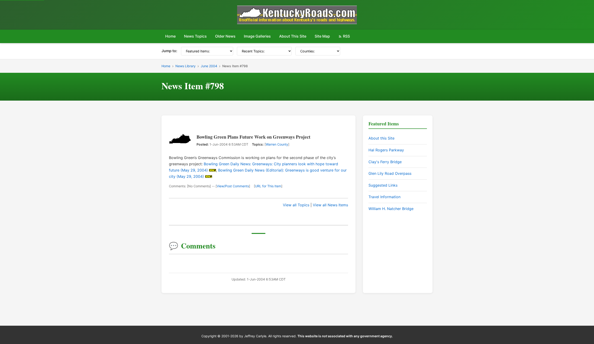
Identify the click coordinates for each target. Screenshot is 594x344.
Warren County (277, 144)
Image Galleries (257, 36)
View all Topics (296, 205)
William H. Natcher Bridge (390, 208)
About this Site (381, 138)
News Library (185, 66)
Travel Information (384, 196)
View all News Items (330, 205)
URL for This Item (268, 186)
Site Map (322, 36)
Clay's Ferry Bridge (385, 161)
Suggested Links (382, 185)
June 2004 (209, 66)
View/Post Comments (233, 186)
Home (170, 36)
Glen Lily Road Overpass (389, 173)
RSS (346, 36)
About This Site (292, 36)
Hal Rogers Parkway (386, 150)
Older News (225, 36)
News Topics (195, 36)
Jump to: (169, 50)
